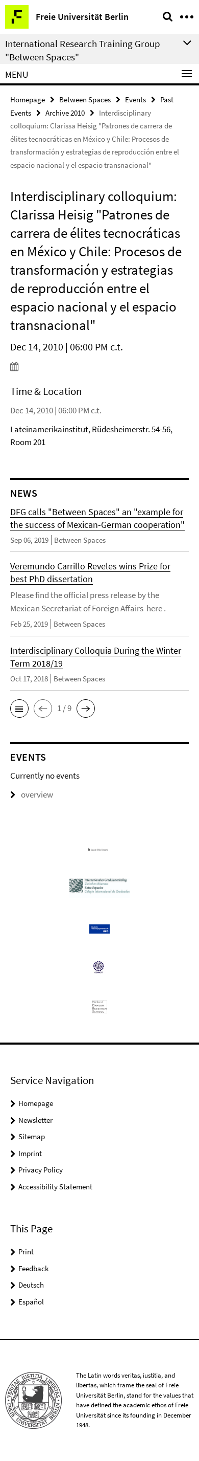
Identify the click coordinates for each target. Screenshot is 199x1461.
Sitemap (31, 1136)
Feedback (33, 1268)
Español (31, 1302)
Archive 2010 (65, 113)
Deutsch (31, 1285)
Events (135, 99)
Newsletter (35, 1120)
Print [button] (26, 1251)
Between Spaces (85, 99)
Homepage (27, 99)
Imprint (30, 1153)
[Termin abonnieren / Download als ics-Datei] (99, 366)
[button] (19, 708)
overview (37, 794)
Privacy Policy (40, 1170)
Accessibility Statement (55, 1186)
